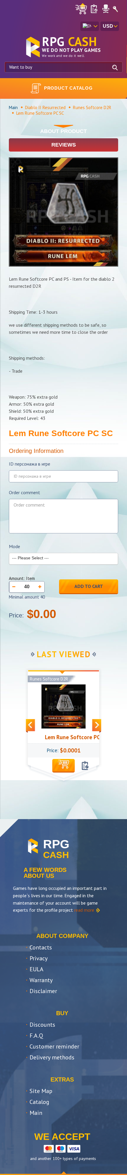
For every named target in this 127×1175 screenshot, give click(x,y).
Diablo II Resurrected (45, 107)
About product (63, 131)
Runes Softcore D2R (92, 107)
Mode (14, 546)
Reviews (63, 145)
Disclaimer (43, 991)
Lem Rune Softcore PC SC (68, 737)
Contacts (41, 947)
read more (84, 910)
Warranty (41, 980)
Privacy (39, 958)
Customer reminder (54, 1046)
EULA (36, 969)
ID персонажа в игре (29, 464)
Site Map (41, 1091)
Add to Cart (88, 586)
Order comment (24, 492)
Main (13, 107)
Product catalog (68, 88)
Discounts (42, 1024)
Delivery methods (52, 1057)
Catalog (39, 1102)
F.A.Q (36, 1035)
